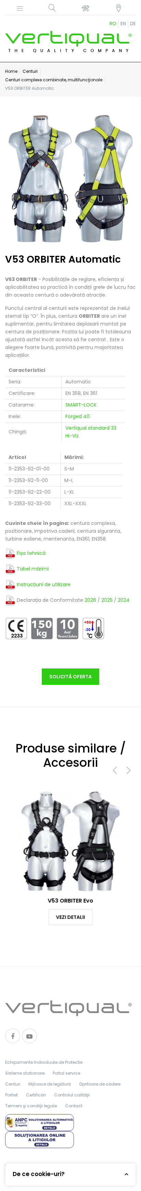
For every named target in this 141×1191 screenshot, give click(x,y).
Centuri (30, 71)
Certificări (36, 1095)
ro (113, 23)
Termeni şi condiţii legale (31, 1106)
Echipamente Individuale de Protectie (43, 1062)
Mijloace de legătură (49, 1084)
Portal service (66, 1073)
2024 (124, 599)
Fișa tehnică (31, 552)
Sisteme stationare (24, 1073)
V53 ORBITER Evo (70, 901)
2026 (90, 599)
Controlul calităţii (72, 1095)
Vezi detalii (70, 917)
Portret (11, 1095)
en (123, 23)
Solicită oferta (70, 676)
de (133, 23)
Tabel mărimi (33, 568)
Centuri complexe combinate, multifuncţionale (53, 80)
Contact (73, 1106)
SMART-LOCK (81, 404)
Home (11, 71)
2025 (107, 599)
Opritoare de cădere (99, 1084)
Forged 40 (77, 416)
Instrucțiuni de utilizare (43, 584)
